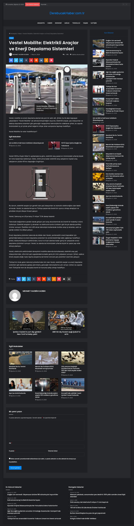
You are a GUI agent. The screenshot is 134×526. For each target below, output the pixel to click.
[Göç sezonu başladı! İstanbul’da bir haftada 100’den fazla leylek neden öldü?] (72, 357)
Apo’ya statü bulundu (17, 393)
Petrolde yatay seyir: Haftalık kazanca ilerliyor (114, 166)
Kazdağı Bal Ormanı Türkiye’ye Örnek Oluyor (115, 110)
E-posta (12, 451)
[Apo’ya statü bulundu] (20, 384)
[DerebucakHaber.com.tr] (67, 13)
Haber (50, 23)
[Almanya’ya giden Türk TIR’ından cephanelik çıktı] (98, 231)
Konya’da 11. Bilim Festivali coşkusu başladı (112, 101)
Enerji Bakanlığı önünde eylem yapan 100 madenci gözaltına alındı (46, 395)
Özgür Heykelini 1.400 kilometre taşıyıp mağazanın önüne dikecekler (114, 241)
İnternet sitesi (52, 451)
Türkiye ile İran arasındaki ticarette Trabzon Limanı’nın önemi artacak (114, 89)
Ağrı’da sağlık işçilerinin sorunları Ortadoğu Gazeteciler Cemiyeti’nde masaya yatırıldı (115, 76)
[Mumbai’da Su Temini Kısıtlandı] (20, 357)
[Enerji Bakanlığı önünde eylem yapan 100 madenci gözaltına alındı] (46, 384)
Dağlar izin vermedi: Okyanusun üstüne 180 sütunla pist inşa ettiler (115, 43)
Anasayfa (41, 23)
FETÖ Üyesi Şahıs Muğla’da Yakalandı (113, 127)
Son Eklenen (109, 33)
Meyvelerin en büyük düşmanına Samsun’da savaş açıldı (115, 156)
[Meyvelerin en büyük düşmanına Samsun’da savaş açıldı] (98, 157)
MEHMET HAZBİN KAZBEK (21, 54)
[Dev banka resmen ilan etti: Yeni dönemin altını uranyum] (98, 177)
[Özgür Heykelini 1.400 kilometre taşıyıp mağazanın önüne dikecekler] (98, 241)
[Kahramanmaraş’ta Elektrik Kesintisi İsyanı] (98, 53)
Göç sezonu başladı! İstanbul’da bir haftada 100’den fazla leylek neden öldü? (71, 369)
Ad (10, 443)
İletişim (94, 23)
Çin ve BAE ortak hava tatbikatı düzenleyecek (26, 143)
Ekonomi (58, 23)
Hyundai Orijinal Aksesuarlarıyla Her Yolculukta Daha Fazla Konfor (62, 4)
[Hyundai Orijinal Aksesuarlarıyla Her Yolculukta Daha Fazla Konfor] (98, 63)
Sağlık (66, 23)
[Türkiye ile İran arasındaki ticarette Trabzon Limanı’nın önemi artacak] (98, 89)
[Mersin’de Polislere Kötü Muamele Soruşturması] (46, 357)
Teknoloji (76, 23)
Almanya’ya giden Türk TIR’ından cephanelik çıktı (114, 230)
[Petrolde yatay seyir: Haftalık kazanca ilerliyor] (98, 167)
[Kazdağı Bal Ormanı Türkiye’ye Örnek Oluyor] (98, 112)
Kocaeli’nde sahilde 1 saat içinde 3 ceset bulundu (71, 394)
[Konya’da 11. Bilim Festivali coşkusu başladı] (98, 102)
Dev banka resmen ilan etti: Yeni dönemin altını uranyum (115, 176)
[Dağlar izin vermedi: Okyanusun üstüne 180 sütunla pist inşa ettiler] (98, 43)
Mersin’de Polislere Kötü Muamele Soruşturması (44, 367)
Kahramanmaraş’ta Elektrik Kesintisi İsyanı (114, 52)
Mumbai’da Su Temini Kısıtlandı (17, 367)
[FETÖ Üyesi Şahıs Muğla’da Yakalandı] (54, 145)
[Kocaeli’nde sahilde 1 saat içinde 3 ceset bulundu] (72, 384)
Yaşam (85, 23)
